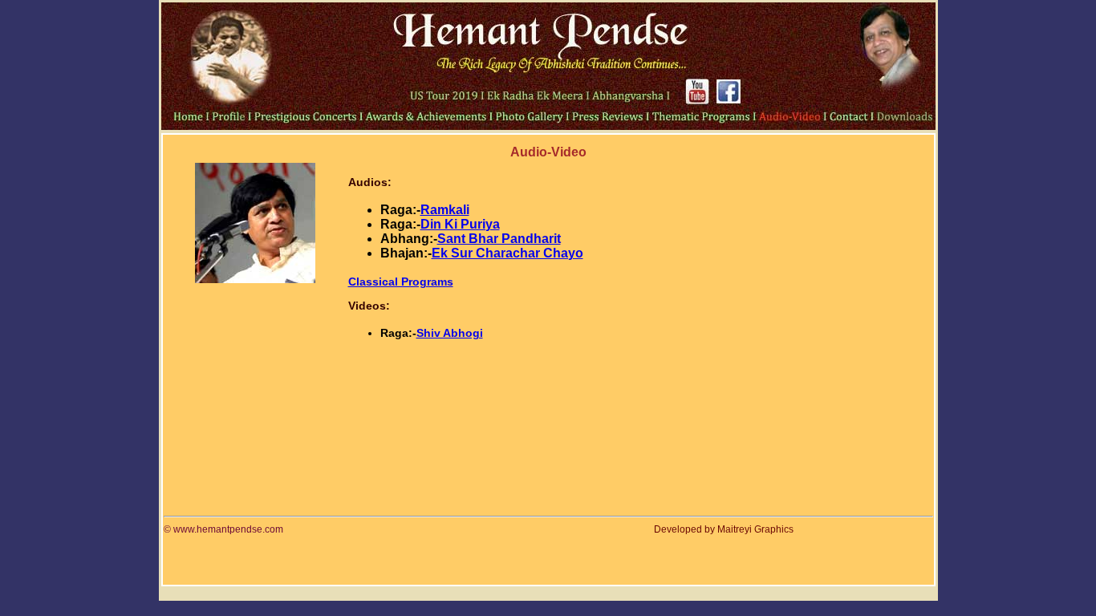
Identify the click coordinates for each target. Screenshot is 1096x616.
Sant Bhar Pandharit (499, 238)
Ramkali (444, 210)
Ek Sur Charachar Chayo (507, 253)
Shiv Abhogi (449, 332)
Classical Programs (400, 281)
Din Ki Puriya (460, 224)
